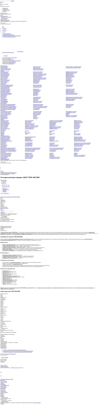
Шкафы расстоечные (70, 76)
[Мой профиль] (1, 165)
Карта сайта (2, 380)
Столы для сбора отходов (5, 114)
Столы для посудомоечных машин (39, 107)
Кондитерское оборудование (71, 94)
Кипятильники (69, 80)
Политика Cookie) (37, 402)
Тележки (34, 116)
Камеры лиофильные (70, 92)
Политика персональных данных (6, 379)
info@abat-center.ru (4, 16)
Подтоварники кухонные (71, 112)
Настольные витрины (70, 100)
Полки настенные (36, 114)
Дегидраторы (68, 78)
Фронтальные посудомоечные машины (8, 107)
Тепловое (9, 58)
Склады (1, 394)
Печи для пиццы (3, 78)
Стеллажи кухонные (37, 112)
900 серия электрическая (38, 69)
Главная (2, 171)
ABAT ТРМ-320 (3, 359)
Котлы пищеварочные (37, 76)
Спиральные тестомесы (5, 90)
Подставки (35, 118)
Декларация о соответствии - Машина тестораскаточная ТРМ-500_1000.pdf (18, 351)
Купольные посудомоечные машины (7, 105)
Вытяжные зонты (3, 118)
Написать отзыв (3, 343)
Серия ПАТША (3, 100)
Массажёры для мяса (70, 90)
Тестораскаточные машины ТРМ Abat (7, 173)
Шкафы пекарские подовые (71, 72)
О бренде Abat (5, 9)
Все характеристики (4, 208)
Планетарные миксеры (4, 92)
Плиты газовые (3, 82)
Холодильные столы (37, 87)
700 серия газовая (3, 67)
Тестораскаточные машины (5, 94)
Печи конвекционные (4, 74)
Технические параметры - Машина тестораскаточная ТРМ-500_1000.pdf (18, 352)
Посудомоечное (13, 62)
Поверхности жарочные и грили (39, 74)
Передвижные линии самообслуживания (74, 98)
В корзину (2, 212)
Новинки (2, 395)
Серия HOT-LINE (36, 98)
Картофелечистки (36, 91)
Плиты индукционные (37, 72)
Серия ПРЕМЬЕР (3, 102)
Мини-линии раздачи (37, 102)
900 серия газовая (36, 67)
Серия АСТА (3, 98)
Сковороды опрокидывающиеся (39, 78)
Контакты (5, 11)
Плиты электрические (4, 80)
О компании (5, 8)
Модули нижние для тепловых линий (73, 67)
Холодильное (11, 59)
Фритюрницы (36, 82)
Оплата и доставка (6, 10)
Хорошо (2, 403)
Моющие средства (69, 105)
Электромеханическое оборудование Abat (8, 172)
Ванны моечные (3, 116)
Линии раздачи (12, 61)
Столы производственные (5, 112)
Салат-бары (35, 100)
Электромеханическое (16, 60)
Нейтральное (11, 63)
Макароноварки (36, 80)
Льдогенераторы (69, 86)
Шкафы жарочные (69, 74)
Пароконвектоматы (4, 72)
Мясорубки (35, 95)
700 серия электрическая (5, 69)
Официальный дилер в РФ (5, 227)
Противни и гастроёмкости (71, 116)
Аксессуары (68, 82)
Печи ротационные (4, 76)
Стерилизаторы (36, 109)
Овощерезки (35, 93)
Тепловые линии (13, 57)
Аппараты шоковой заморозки (6, 86)
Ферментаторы (36, 89)
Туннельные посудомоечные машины (7, 109)
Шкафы (67, 114)
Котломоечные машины (37, 105)
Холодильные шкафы (52, 131)
